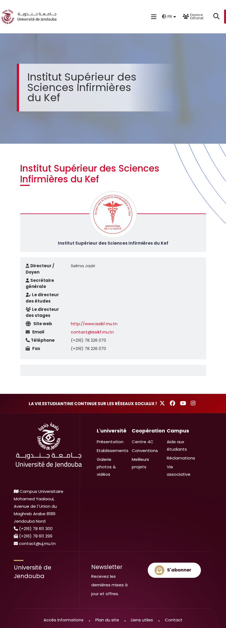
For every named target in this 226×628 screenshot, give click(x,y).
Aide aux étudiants (177, 445)
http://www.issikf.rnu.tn (94, 324)
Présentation (110, 442)
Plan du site (107, 620)
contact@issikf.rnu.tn (92, 332)
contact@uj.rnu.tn (37, 543)
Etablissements (112, 450)
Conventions (145, 450)
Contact (173, 620)
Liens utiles (142, 620)
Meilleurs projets (140, 463)
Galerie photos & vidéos (106, 466)
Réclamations (181, 458)
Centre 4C (143, 442)
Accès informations (64, 620)
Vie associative (178, 470)
